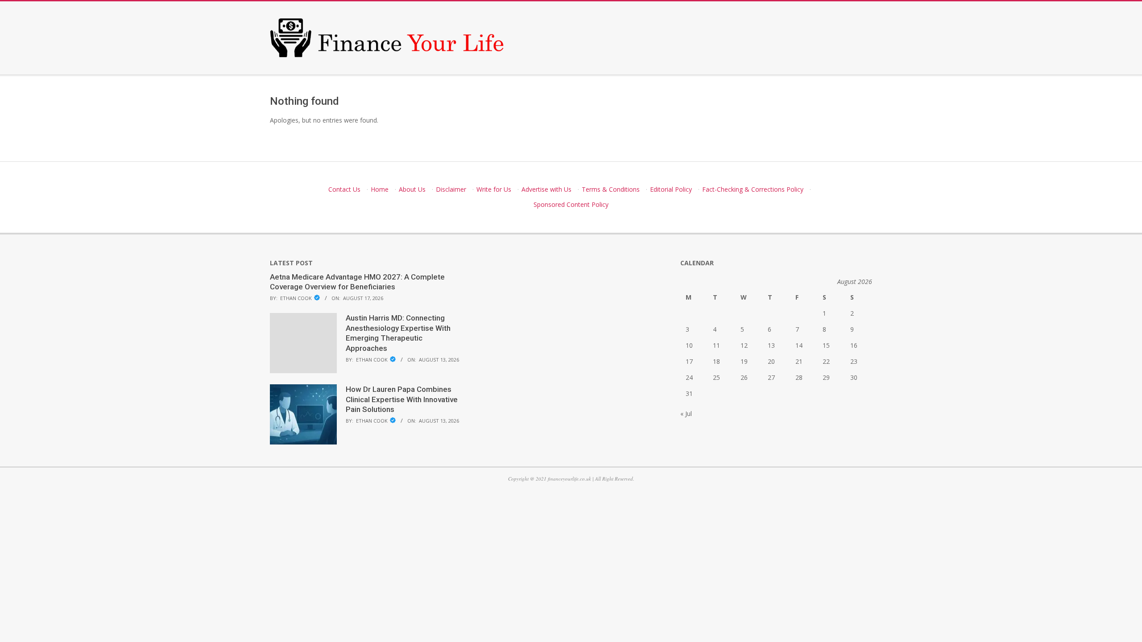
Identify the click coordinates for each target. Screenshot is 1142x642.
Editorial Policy (671, 189)
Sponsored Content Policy (571, 204)
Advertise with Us (546, 189)
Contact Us (344, 189)
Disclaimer (451, 189)
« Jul (686, 413)
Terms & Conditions (611, 189)
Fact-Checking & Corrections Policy (752, 189)
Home (380, 189)
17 (689, 361)
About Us (412, 189)
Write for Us (493, 189)
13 (771, 345)
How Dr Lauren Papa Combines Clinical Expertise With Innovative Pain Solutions (402, 399)
